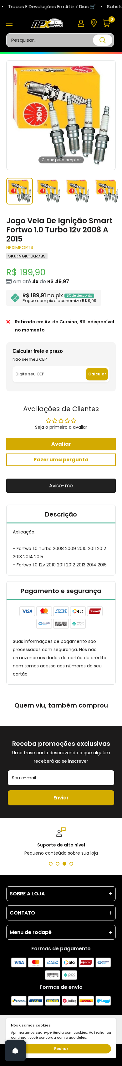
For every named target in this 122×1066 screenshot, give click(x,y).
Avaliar (61, 444)
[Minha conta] (81, 23)
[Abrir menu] (9, 23)
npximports (19, 247)
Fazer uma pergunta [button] (61, 459)
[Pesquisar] (102, 40)
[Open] (15, 1050)
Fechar (61, 1048)
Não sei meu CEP (30, 359)
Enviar (61, 797)
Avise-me (61, 485)
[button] (109, 23)
